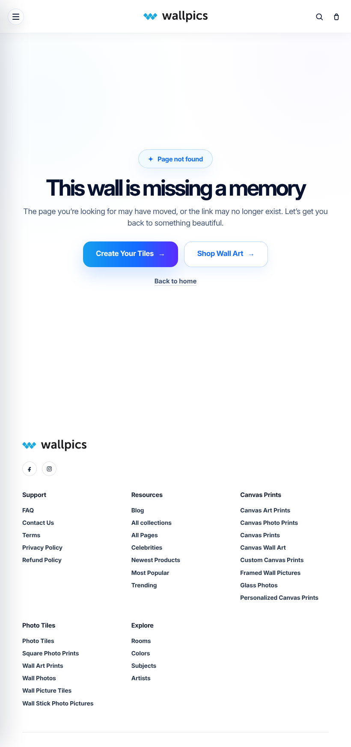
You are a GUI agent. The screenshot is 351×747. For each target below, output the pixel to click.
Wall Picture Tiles (46, 690)
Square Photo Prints (50, 653)
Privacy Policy (42, 548)
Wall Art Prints (42, 666)
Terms (31, 535)
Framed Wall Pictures (270, 573)
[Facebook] (29, 468)
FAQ (28, 510)
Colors (140, 653)
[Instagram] (49, 468)
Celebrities (147, 548)
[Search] (319, 17)
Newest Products (155, 560)
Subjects (144, 666)
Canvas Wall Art (263, 548)
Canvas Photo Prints (269, 523)
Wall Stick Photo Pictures (57, 703)
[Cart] (336, 17)
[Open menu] (16, 17)
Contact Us (38, 523)
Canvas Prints (260, 535)
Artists (141, 678)
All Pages (144, 535)
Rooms (141, 641)
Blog (137, 510)
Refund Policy (42, 560)
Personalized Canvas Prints (279, 598)
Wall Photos (39, 678)
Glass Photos (258, 585)
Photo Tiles (38, 641)
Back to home (176, 281)
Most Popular (150, 573)
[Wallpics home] (175, 16)
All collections (151, 523)
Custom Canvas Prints (271, 560)
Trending (144, 585)
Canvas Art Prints (265, 510)
